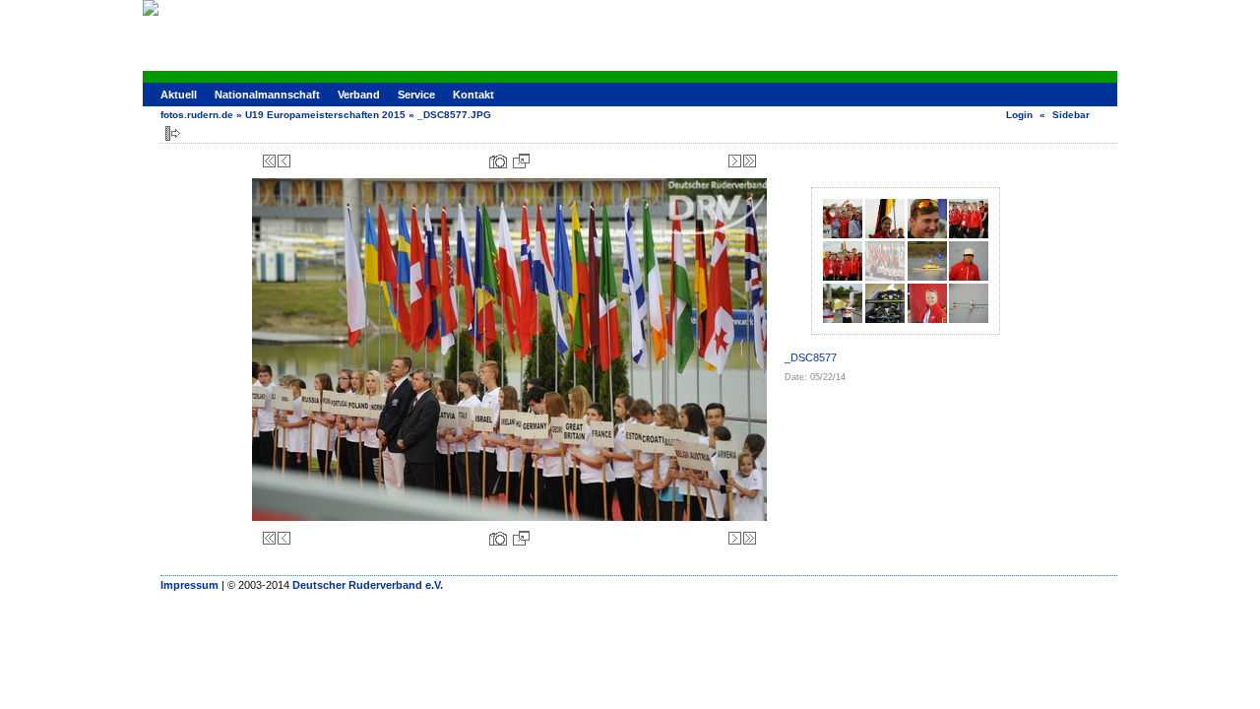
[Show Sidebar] (172, 133)
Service (416, 94)
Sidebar (1071, 114)
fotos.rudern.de (196, 114)
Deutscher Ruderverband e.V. (367, 585)
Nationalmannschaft (267, 94)
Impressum (189, 585)
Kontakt (473, 94)
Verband (359, 94)
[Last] (749, 161)
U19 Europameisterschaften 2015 (325, 114)
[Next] (734, 161)
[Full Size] (521, 161)
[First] (269, 161)
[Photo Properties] (498, 161)
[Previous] (284, 161)
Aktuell (178, 94)
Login (1019, 114)
